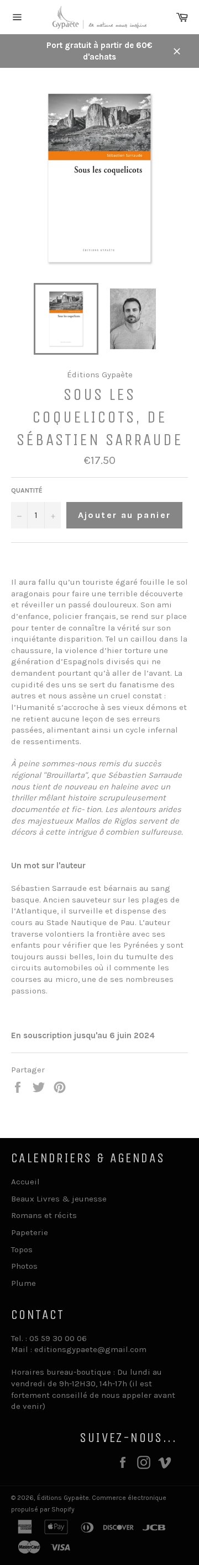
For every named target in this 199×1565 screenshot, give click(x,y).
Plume (23, 1283)
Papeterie (29, 1232)
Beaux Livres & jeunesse (59, 1199)
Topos (22, 1249)
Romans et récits (44, 1215)
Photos (24, 1266)
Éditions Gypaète (63, 1498)
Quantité (27, 490)
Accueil (25, 1182)
